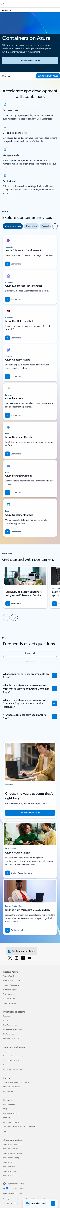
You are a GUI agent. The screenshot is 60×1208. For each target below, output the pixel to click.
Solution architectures (11, 1060)
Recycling (17, 1203)
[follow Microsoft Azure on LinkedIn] (23, 958)
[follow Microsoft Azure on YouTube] (30, 958)
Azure (5, 10)
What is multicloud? (10, 1149)
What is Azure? (8, 976)
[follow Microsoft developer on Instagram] (17, 958)
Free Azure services (10, 1025)
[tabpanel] (30, 384)
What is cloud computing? (12, 1144)
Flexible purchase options (12, 1029)
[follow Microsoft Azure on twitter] (10, 958)
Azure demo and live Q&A (12, 1069)
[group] (25, 587)
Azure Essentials (9, 998)
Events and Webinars (11, 1122)
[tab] (13, 226)
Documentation (9, 1104)
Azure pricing (8, 1020)
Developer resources (10, 1113)
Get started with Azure (11, 980)
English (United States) (16, 1184)
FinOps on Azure (9, 1034)
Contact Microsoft (17, 1199)
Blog (5, 1109)
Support (6, 1065)
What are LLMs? (9, 1167)
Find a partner (8, 1091)
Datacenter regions (10, 989)
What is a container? (10, 1171)
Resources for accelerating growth (15, 1056)
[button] (18, 76)
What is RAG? (8, 1176)
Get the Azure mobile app (23, 951)
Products (6, 1016)
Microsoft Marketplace (11, 1087)
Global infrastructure (11, 985)
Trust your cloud (9, 994)
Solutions (6, 1051)
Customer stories (9, 1003)
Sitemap (6, 1199)
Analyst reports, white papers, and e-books (19, 1127)
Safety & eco (7, 1203)
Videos (5, 1131)
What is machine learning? (12, 1153)
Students (6, 1118)
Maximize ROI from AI (11, 1038)
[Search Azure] (2, 3)
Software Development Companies (16, 1082)
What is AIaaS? (8, 1162)
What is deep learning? (11, 1158)
